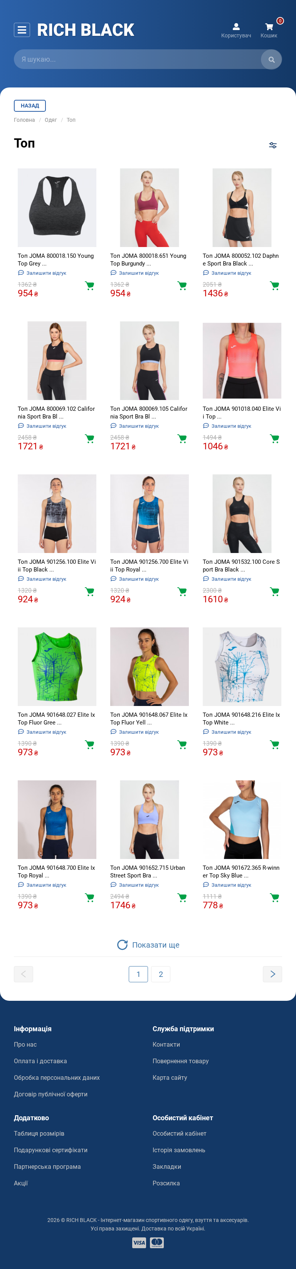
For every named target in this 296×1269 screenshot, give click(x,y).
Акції (21, 1183)
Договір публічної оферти (50, 1094)
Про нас (25, 1044)
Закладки (167, 1166)
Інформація (33, 1029)
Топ (71, 120)
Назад (30, 106)
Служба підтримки (183, 1029)
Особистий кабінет (183, 1118)
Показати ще (156, 945)
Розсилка (166, 1183)
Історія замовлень (179, 1150)
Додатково (31, 1118)
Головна (24, 120)
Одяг (51, 120)
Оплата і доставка (40, 1061)
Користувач (236, 35)
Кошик (269, 35)
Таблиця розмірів (39, 1133)
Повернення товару (181, 1061)
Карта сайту (170, 1077)
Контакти (166, 1044)
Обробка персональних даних (57, 1077)
